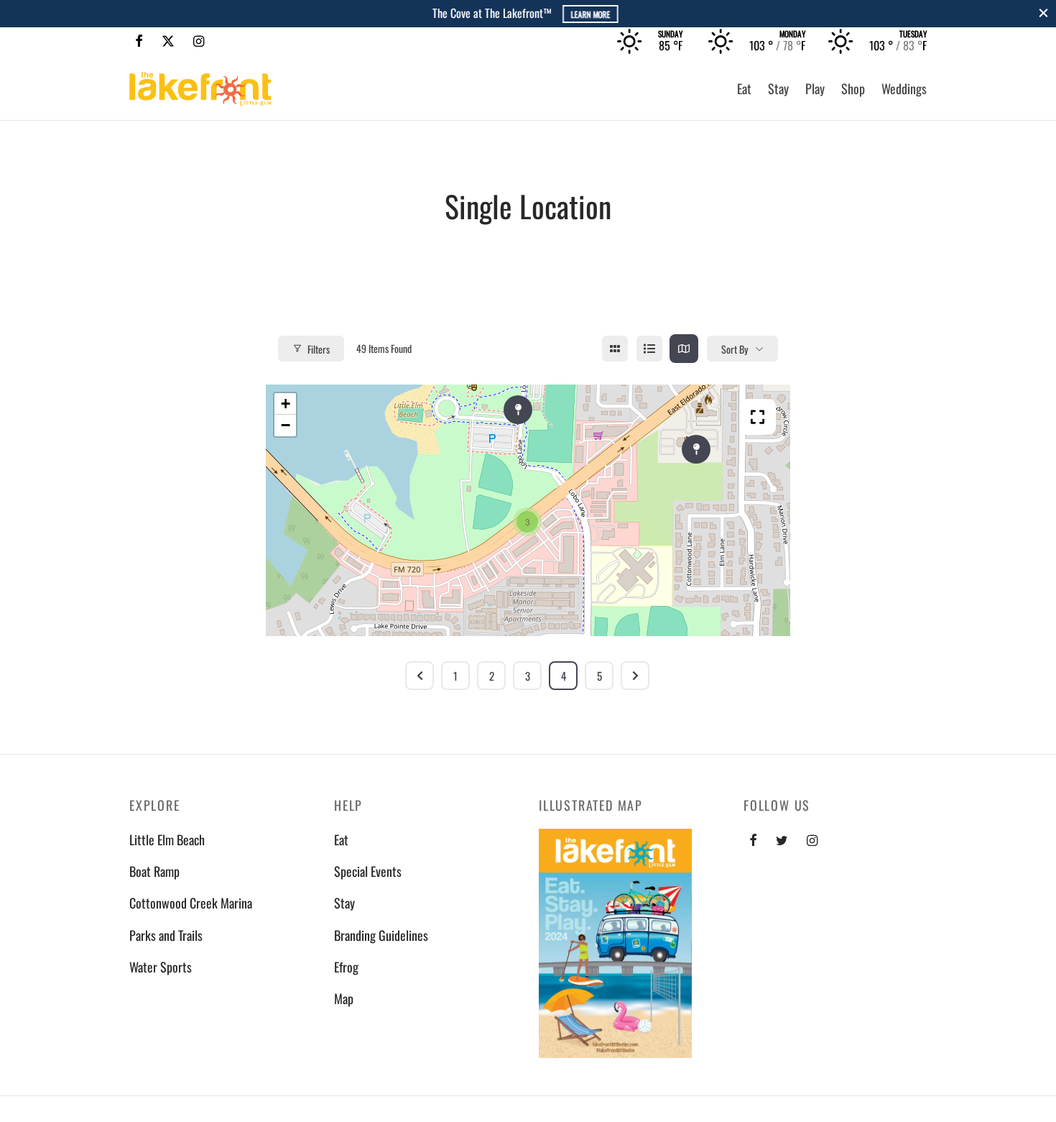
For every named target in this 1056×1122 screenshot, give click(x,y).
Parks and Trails (166, 935)
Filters (318, 349)
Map (343, 998)
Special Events (368, 871)
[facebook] (753, 840)
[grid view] (615, 348)
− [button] (285, 425)
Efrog (346, 966)
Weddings (904, 88)
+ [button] (285, 404)
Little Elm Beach (167, 839)
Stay (778, 88)
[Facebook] (139, 41)
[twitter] (782, 840)
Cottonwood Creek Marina (190, 902)
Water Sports (160, 966)
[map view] (684, 348)
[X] (168, 41)
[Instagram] (198, 41)
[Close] (1043, 13)
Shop (853, 88)
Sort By (734, 349)
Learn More (589, 14)
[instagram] (812, 840)
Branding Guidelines (381, 935)
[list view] (649, 348)
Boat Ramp (154, 871)
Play (815, 88)
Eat (744, 88)
